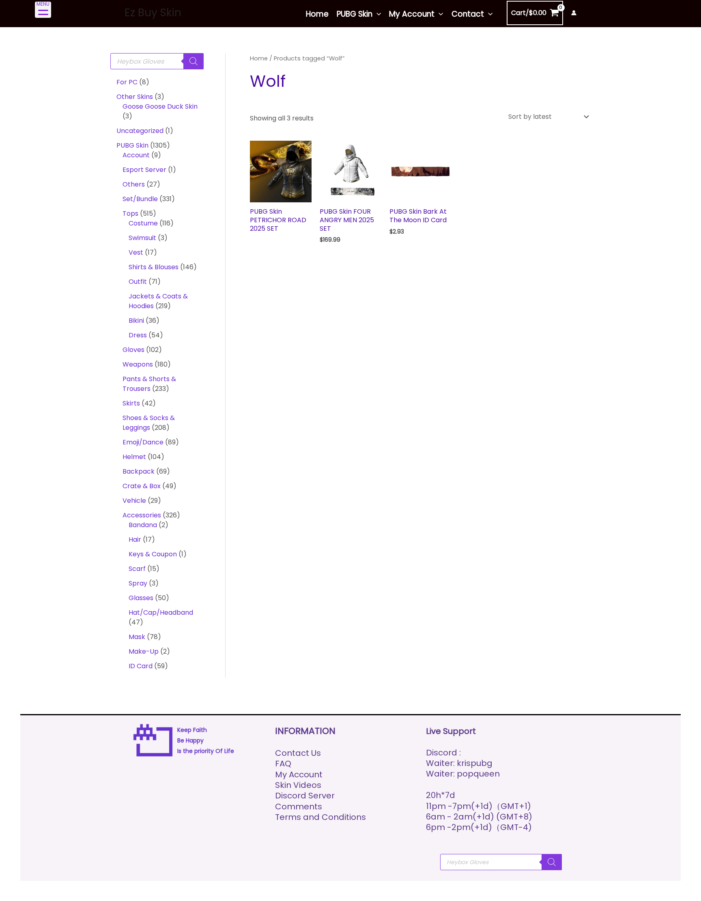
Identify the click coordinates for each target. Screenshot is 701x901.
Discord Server (305, 795)
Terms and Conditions (320, 817)
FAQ (283, 763)
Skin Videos (298, 785)
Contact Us (298, 753)
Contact (468, 14)
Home (317, 14)
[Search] (193, 61)
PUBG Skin (354, 14)
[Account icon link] (573, 12)
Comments (298, 806)
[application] (376, 14)
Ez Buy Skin (153, 12)
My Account (411, 14)
